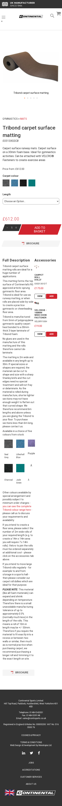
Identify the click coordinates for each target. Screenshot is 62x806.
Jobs (31, 763)
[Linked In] (23, 753)
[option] (6, 182)
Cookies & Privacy (31, 735)
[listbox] (31, 183)
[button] (24, 98)
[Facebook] (39, 753)
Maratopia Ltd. (45, 745)
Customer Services (31, 777)
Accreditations (31, 770)
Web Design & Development (22, 745)
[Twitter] (31, 753)
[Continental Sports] (31, 16)
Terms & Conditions (31, 742)
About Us (31, 784)
